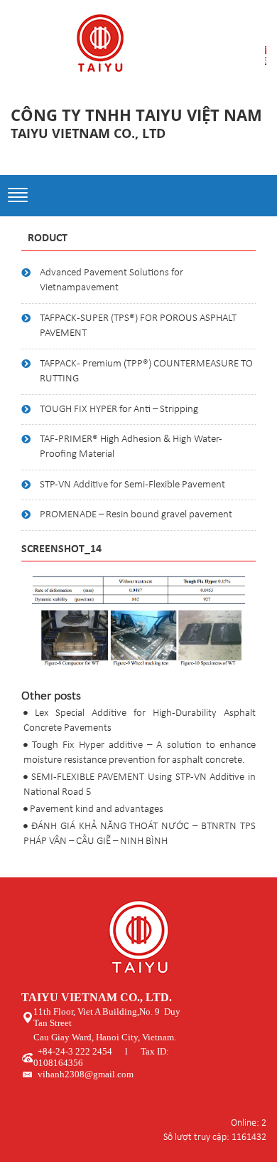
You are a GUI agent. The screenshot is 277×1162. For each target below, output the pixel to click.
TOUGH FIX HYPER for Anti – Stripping (119, 409)
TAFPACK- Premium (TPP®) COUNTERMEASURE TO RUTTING (146, 371)
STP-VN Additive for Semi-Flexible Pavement (132, 485)
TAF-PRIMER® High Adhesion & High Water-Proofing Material (131, 447)
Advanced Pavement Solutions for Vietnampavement (111, 280)
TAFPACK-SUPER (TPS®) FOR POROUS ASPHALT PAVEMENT (138, 326)
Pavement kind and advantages (96, 809)
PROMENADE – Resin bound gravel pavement (136, 514)
